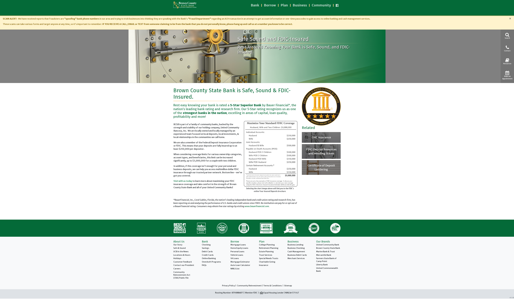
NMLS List (234, 268)
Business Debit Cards (297, 255)
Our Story (177, 245)
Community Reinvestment (249, 285)
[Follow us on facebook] (337, 5)
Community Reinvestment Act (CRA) (181, 275)
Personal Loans (237, 251)
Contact (507, 51)
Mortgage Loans (238, 245)
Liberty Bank (322, 264)
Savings (205, 248)
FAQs (204, 265)
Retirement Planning (268, 248)
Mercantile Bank (323, 255)
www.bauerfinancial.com (257, 206)
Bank (255, 5)
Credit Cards (207, 255)
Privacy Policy (228, 285)
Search (507, 38)
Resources (507, 64)
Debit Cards (207, 251)
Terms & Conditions (272, 285)
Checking (206, 245)
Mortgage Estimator (240, 262)
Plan (284, 5)
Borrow (270, 5)
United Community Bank (327, 245)
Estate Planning (266, 251)
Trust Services (265, 255)
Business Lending (295, 245)
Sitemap (288, 285)
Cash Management (296, 251)
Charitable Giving (267, 262)
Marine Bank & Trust (325, 251)
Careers (176, 268)
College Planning (267, 245)
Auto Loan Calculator (240, 265)
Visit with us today (182, 181)
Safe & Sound (179, 248)
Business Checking (296, 248)
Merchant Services (296, 258)
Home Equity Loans (239, 248)
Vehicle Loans (236, 255)
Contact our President (183, 265)
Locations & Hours (181, 255)
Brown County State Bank (328, 248)
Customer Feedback (182, 262)
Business (300, 5)
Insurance (263, 265)
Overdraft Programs (211, 262)
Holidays (177, 258)
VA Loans (234, 258)
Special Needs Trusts (268, 258)
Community (321, 5)
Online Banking (209, 258)
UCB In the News (180, 251)
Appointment (507, 77)
